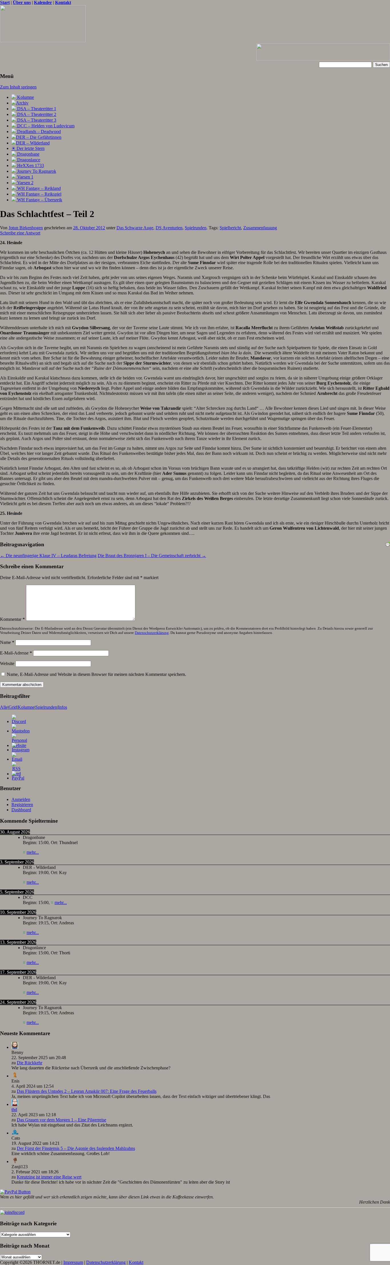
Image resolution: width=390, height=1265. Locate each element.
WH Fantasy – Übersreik (39, 199)
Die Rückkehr (29, 1062)
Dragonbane (27, 154)
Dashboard (21, 809)
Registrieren (22, 804)
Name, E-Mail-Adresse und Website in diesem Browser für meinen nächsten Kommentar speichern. (96, 674)
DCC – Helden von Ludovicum (45, 125)
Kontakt (136, 1262)
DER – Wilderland (33, 142)
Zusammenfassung (260, 227)
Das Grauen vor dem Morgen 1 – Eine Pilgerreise (61, 1119)
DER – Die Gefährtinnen (38, 137)
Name (7, 642)
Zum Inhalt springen (18, 87)
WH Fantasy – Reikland (38, 188)
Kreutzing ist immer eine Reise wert (49, 1176)
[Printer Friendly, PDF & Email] (387, 543)
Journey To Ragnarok (36, 171)
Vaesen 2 (24, 182)
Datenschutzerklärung (152, 633)
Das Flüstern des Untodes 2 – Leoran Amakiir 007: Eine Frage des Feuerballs (86, 1091)
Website (7, 663)
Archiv (22, 103)
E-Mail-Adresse (16, 652)
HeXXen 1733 (30, 165)
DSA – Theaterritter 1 (36, 108)
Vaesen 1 (24, 176)
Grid (13, 707)
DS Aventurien (169, 227)
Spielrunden (195, 227)
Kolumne (25, 97)
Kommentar (12, 619)
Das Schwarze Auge (134, 227)
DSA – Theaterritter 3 (36, 120)
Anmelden (20, 799)
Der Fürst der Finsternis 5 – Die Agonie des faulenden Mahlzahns (76, 1148)
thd (14, 1109)
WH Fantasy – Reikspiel (38, 194)
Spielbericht (230, 227)
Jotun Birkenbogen (26, 227)
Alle (4, 707)
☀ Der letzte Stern (28, 148)
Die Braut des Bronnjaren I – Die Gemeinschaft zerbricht (152, 555)
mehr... (33, 852)
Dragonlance (28, 159)
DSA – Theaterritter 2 (36, 114)
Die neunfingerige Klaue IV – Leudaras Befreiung (48, 555)
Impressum (73, 1262)
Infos (62, 707)
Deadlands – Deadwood (38, 131)
